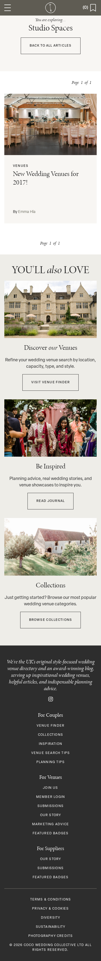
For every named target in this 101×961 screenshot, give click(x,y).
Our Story (50, 815)
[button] (7, 8)
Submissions (50, 806)
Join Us (50, 788)
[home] (50, 7)
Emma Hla (27, 212)
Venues (20, 166)
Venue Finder (50, 725)
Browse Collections (50, 620)
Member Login (50, 797)
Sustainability (50, 927)
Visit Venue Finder (50, 382)
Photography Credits (50, 936)
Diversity (50, 917)
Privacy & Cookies (50, 908)
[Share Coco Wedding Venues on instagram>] (50, 699)
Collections (50, 735)
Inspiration (50, 744)
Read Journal (50, 501)
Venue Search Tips (50, 753)
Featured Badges (51, 833)
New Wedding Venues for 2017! (46, 178)
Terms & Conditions (50, 899)
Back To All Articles (51, 45)
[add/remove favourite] (88, 102)
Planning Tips (50, 762)
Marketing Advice (50, 824)
